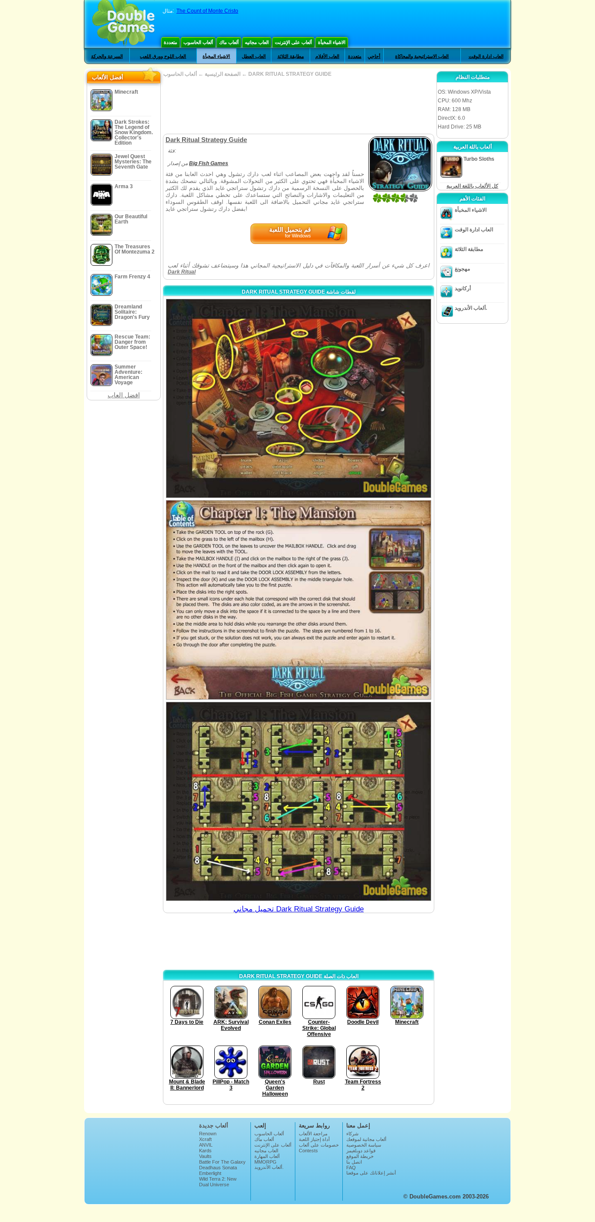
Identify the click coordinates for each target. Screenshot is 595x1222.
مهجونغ (462, 269)
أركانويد (463, 288)
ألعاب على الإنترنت (293, 42)
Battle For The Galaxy (222, 1161)
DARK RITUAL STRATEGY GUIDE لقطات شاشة (299, 292)
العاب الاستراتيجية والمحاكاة (422, 56)
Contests (308, 1150)
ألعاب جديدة (213, 1125)
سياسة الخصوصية (363, 1145)
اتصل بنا (354, 1161)
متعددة (170, 42)
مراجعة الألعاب (313, 1133)
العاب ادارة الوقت (486, 56)
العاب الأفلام (327, 56)
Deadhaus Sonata (218, 1167)
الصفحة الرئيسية (222, 74)
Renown (207, 1133)
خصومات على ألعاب (319, 1145)
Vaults (205, 1156)
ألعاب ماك (229, 42)
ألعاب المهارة (267, 1156)
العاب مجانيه (257, 42)
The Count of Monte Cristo (207, 11)
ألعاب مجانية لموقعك (366, 1139)
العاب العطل (254, 56)
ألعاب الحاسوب (198, 42)
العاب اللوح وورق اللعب (163, 56)
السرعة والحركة (107, 56)
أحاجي (374, 56)
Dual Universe (214, 1184)
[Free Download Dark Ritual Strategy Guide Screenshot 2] (298, 599)
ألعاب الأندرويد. (471, 308)
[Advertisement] (298, 105)
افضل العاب (124, 395)
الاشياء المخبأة (331, 42)
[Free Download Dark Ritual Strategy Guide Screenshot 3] (298, 801)
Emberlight (210, 1173)
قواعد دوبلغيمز (360, 1150)
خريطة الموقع (360, 1156)
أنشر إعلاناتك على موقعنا (371, 1172)
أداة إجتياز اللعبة (314, 1139)
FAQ (351, 1167)
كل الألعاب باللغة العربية (472, 186)
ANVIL (206, 1145)
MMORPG (265, 1161)
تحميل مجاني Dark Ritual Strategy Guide (298, 909)
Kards (205, 1150)
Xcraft (205, 1139)
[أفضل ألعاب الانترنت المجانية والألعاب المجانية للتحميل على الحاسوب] (123, 24)
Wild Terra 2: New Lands (218, 1181)
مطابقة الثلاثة (290, 56)
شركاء (352, 1133)
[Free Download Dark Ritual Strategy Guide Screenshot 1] (298, 398)
